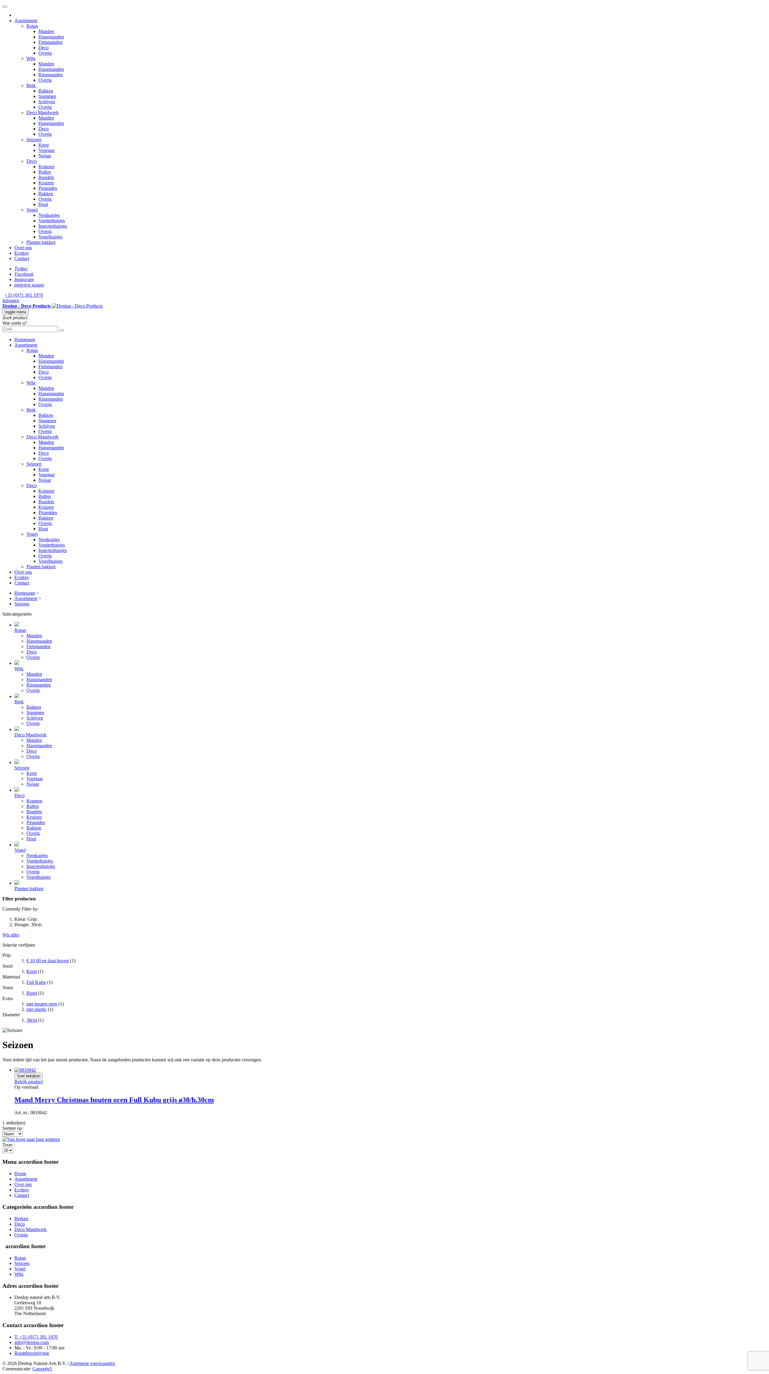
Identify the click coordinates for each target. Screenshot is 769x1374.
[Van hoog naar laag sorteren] (31, 1139)
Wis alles (10, 934)
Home (20, 1173)
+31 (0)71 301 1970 (24, 295)
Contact (21, 1195)
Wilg (18, 1274)
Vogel (20, 1268)
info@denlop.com (31, 1342)
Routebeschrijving (31, 1353)
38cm (31, 1020)
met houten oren (41, 1003)
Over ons (23, 1184)
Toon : (8, 1144)
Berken (21, 1218)
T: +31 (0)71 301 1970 (36, 1336)
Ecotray (21, 1189)
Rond (31, 993)
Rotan (20, 1257)
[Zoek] (61, 330)
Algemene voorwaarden (92, 1363)
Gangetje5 (42, 1368)
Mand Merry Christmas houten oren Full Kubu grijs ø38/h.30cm (114, 1100)
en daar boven (47, 960)
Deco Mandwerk (30, 1229)
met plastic (36, 1009)
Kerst (31, 971)
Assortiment (25, 1178)
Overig (21, 1234)
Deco (19, 1224)
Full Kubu (36, 982)
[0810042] (25, 1069)
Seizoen (21, 1263)
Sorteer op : (13, 1128)
